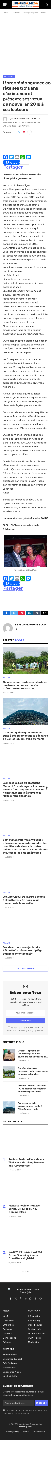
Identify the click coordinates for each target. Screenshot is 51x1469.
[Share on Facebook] (15, 132)
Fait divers (9, 76)
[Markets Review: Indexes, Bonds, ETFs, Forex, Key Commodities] (25, 1188)
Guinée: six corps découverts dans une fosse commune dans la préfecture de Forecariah (24, 685)
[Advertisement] (25, 44)
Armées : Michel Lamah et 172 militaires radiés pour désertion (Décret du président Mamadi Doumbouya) (32, 1091)
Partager (13, 167)
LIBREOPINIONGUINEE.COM (23, 119)
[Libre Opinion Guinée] (25, 4)
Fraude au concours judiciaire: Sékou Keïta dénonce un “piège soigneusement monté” (22, 950)
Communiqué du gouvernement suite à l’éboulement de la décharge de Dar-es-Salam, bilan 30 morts (25, 736)
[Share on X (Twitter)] (19, 132)
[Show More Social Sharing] (29, 132)
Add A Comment (25, 968)
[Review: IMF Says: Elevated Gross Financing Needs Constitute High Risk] (25, 1234)
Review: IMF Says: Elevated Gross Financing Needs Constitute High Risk (25, 1255)
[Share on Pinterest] (24, 132)
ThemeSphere (25, 1427)
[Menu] (5, 4)
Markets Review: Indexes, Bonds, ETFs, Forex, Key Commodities (24, 1209)
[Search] (46, 4)
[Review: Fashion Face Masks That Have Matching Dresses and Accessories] (25, 1142)
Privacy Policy (26, 1030)
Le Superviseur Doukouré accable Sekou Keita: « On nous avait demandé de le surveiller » (24, 900)
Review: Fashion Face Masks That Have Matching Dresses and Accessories (26, 1162)
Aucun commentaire (31, 123)
